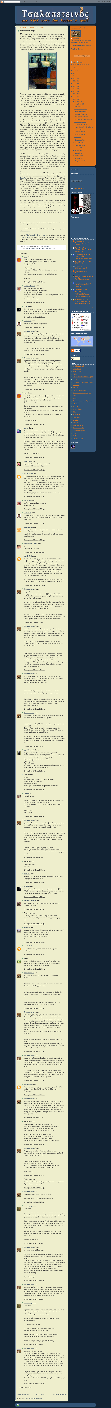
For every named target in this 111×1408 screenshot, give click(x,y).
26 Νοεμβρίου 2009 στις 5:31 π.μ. (34, 622)
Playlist (77, 64)
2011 (75, 94)
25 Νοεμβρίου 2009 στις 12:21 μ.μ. (34, 317)
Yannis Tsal (28, 556)
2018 (75, 76)
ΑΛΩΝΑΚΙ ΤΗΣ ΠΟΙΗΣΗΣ (83, 261)
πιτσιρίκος (78, 266)
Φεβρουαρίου (79, 161)
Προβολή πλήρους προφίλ (82, 45)
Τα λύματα (78, 273)
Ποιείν (75, 398)
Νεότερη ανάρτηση (23, 1394)
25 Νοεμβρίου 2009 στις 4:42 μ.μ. (34, 389)
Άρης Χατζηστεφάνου (79, 366)
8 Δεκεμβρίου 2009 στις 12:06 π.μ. (34, 1384)
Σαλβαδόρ (23, 178)
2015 (75, 83)
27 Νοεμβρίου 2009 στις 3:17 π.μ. (34, 857)
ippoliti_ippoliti (29, 750)
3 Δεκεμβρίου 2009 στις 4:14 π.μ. (34, 1280)
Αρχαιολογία (77, 369)
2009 (75, 99)
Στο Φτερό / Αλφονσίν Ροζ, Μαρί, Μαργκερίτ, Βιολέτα (82, 302)
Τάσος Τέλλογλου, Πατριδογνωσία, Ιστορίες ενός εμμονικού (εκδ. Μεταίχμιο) (83, 294)
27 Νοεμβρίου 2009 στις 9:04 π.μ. (34, 870)
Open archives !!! (78, 428)
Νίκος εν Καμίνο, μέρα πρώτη (83, 258)
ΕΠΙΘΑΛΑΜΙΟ (79, 263)
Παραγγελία (78, 106)
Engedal (75, 420)
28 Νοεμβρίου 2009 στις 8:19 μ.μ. (34, 1008)
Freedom (27, 793)
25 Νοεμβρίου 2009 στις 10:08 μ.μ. (34, 552)
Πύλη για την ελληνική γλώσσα (82, 401)
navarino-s (27, 461)
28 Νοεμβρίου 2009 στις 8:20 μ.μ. (34, 1080)
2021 (75, 70)
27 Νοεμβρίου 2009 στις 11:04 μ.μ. (34, 942)
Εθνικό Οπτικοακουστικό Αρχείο (83, 377)
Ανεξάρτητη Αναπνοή (81, 116)
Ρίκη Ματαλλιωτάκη (30, 543)
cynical (26, 306)
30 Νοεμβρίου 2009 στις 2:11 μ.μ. (34, 1175)
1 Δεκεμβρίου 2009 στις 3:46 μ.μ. (34, 1243)
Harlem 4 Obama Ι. (80, 134)
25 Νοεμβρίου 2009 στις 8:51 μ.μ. (34, 509)
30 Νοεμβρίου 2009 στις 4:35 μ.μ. (34, 1188)
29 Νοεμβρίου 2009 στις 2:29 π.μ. (34, 1117)
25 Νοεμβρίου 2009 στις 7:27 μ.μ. (34, 457)
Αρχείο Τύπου (77, 371)
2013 (75, 89)
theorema (27, 874)
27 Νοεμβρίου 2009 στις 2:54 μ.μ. (34, 897)
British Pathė (77, 414)
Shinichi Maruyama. (79, 430)
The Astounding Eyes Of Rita (35, 235)
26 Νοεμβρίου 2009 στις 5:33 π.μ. (34, 709)
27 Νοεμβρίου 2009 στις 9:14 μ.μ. (34, 924)
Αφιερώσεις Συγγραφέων (83, 248)
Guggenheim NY (78, 425)
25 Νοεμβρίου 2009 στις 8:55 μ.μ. (34, 523)
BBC (74, 412)
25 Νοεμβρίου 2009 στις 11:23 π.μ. (34, 282)
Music (73, 64)
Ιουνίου (77, 150)
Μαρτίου (78, 158)
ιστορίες (28, 248)
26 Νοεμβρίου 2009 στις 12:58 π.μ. (35, 585)
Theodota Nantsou (30, 900)
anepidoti (27, 927)
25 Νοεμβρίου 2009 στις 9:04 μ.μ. (34, 540)
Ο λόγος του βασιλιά (81, 268)
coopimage (76, 417)
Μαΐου (77, 153)
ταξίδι (33, 248)
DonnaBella (28, 527)
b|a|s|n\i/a (27, 500)
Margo (26, 428)
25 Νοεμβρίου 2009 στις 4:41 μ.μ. (34, 354)
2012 (75, 91)
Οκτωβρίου (78, 140)
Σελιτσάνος (28, 321)
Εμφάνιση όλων (90, 307)
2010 (75, 96)
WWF (74, 436)
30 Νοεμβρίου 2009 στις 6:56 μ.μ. (34, 1202)
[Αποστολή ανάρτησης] (53, 248)
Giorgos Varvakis (29, 286)
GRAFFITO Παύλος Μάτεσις (83, 119)
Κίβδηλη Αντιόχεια (81, 271)
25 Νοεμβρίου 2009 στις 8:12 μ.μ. (34, 496)
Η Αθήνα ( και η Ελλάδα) (82, 280)
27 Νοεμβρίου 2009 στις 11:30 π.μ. (34, 882)
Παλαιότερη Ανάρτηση (59, 1394)
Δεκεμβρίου (78, 101)
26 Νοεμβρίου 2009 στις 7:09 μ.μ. (34, 816)
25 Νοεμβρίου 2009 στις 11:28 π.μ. (34, 302)
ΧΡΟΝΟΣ (76, 404)
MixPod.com (86, 64)
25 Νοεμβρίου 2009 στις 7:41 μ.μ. (34, 470)
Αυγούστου (78, 145)
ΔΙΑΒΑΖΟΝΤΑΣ (80, 241)
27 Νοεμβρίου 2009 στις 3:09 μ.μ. (34, 909)
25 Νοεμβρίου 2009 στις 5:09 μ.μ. (34, 424)
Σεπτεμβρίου (79, 142)
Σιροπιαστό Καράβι (28, 31)
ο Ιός (74, 395)
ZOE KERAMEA (78, 439)
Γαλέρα (75, 374)
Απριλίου (78, 155)
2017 (75, 78)
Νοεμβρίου (78, 104)
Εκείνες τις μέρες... (80, 122)
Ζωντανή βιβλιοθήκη (79, 390)
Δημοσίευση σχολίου (25, 1387)
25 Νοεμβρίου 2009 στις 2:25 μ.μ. (34, 327)
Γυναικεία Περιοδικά (80, 114)
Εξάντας (75, 387)
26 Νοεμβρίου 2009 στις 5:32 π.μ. (34, 670)
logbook (48, 248)
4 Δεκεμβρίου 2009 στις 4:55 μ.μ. (34, 1344)
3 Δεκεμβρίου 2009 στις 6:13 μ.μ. (34, 1299)
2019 (75, 73)
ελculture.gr (76, 385)
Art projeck (76, 406)
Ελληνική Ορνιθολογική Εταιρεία (83, 382)
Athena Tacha (77, 409)
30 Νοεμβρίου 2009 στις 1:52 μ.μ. (34, 1144)
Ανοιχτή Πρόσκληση (80, 109)
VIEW (74, 433)
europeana (76, 422)
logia (25, 257)
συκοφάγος (28, 1206)
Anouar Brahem (25, 237)
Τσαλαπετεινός (29, 331)
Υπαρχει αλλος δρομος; (83, 283)
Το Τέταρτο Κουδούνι (82, 300)
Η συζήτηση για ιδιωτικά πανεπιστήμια (82, 285)
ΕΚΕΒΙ (75, 379)
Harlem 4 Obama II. (80, 131)
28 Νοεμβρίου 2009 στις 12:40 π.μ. (35, 969)
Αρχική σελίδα (40, 1394)
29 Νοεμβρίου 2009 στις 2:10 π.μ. (34, 1095)
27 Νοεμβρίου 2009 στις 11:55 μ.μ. (34, 954)
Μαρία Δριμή (28, 473)
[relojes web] (76, 186)
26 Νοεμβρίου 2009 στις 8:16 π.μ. (34, 771)
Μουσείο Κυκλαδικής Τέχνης (82, 393)
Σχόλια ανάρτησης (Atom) (33, 1398)
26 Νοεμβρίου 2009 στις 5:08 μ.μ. (34, 789)
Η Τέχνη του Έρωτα (80, 124)
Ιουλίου (77, 148)
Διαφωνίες (77, 137)
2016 (75, 81)
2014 (75, 86)
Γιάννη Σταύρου (25, 231)
